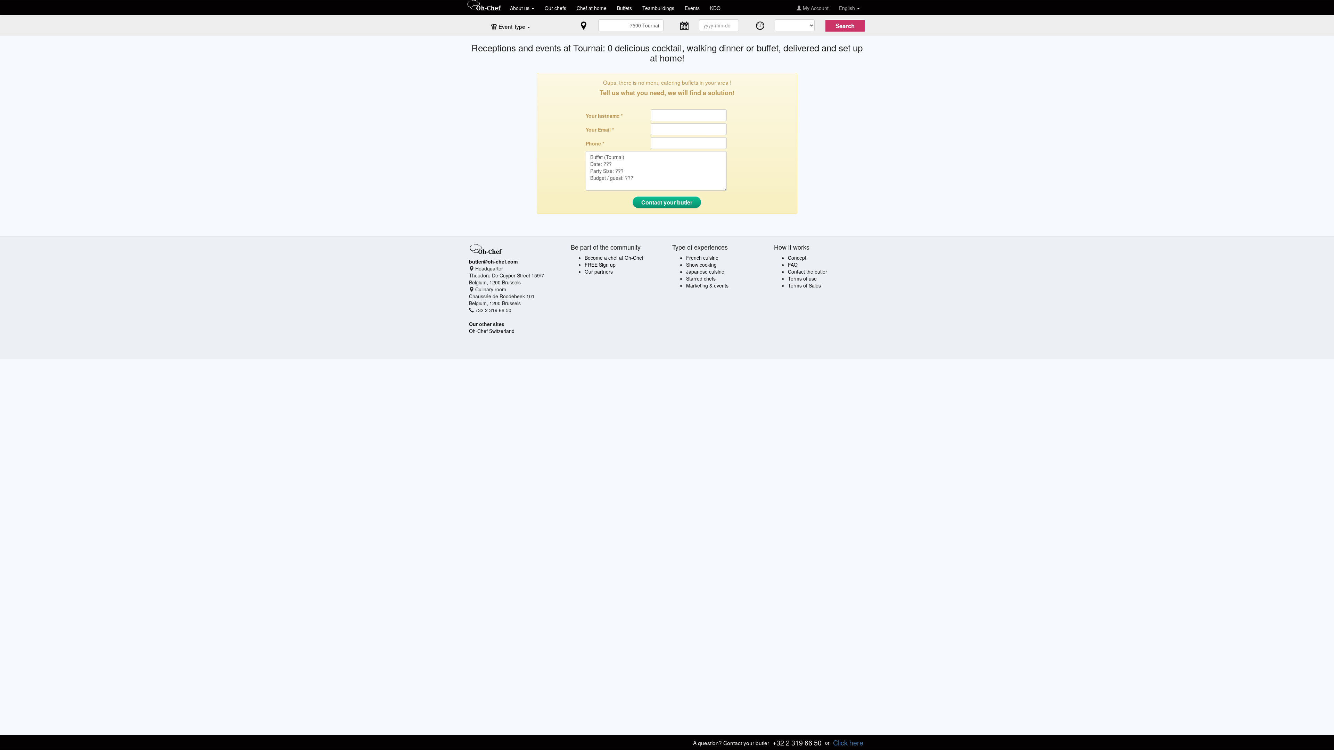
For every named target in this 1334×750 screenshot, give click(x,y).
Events (692, 8)
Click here (848, 743)
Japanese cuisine (705, 271)
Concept (797, 257)
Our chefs (555, 8)
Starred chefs (701, 278)
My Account (815, 8)
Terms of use (802, 278)
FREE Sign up (600, 264)
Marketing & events (707, 285)
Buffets (624, 8)
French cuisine (702, 257)
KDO (715, 8)
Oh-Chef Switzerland (491, 330)
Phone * (595, 143)
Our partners (599, 271)
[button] (514, 26)
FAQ (793, 264)
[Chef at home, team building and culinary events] (484, 6)
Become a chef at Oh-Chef (614, 257)
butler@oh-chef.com (493, 261)
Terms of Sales (804, 285)
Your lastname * (604, 115)
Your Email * (600, 129)
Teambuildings (658, 8)
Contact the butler (807, 271)
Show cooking (701, 264)
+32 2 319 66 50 (797, 743)
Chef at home (592, 8)
